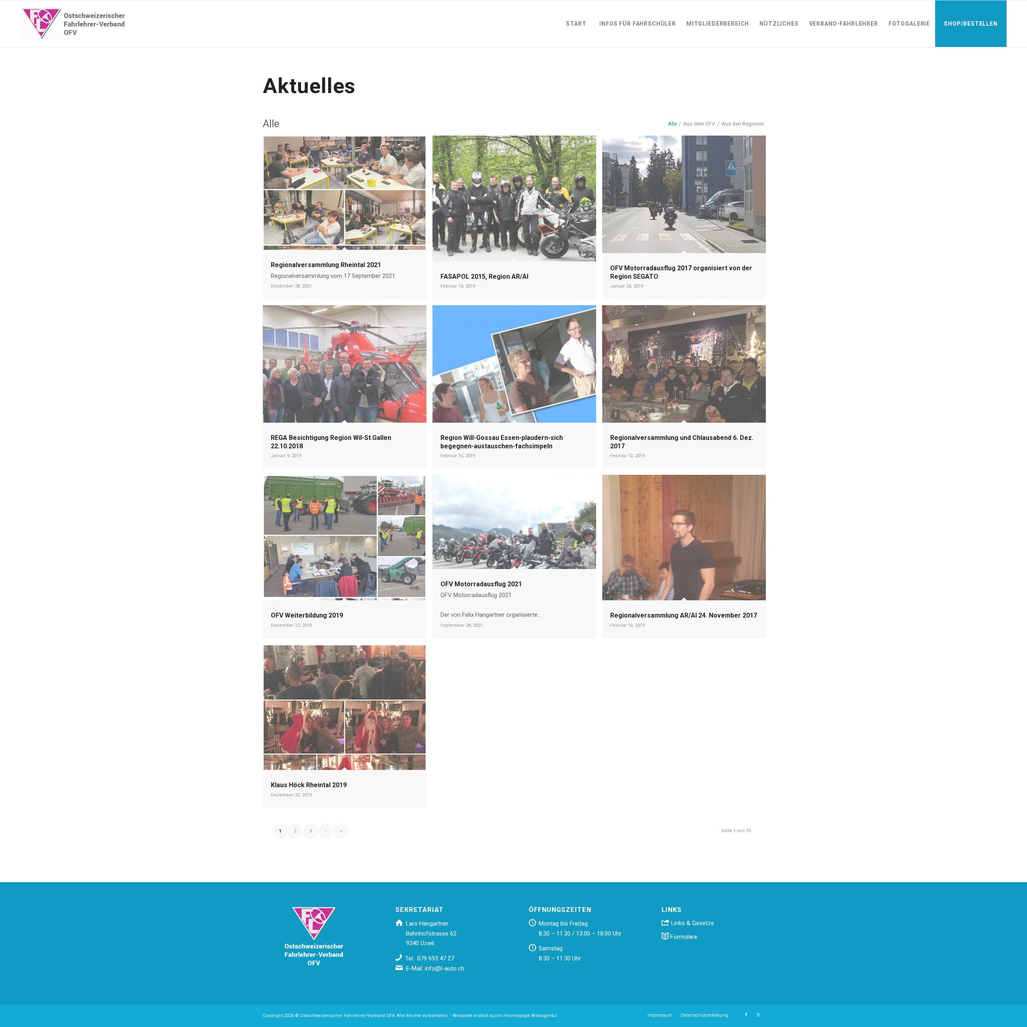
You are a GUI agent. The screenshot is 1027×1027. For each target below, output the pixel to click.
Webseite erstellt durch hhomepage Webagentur (505, 1015)
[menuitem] (576, 23)
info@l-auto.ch (444, 968)
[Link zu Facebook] (746, 1015)
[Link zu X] (758, 1015)
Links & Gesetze (692, 923)
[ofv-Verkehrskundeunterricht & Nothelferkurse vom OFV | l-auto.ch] (72, 23)
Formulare (683, 936)
